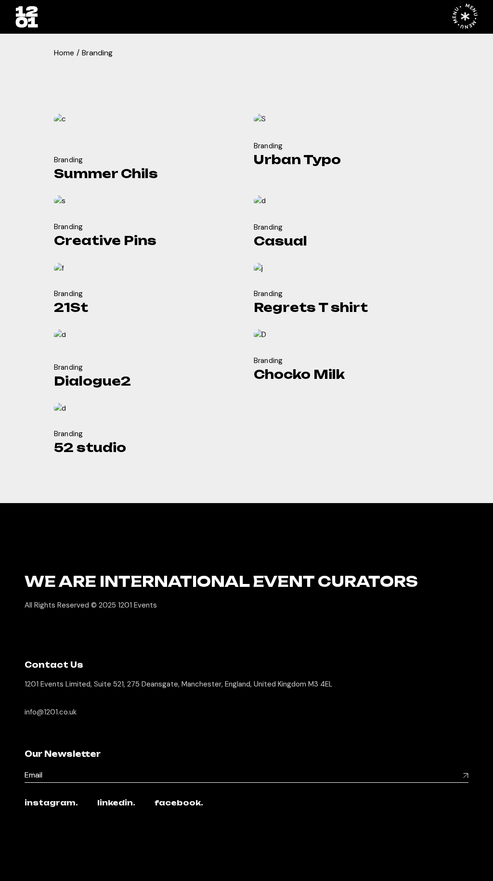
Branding (68, 160)
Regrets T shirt (311, 307)
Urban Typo (297, 159)
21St (71, 307)
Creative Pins (105, 240)
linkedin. (116, 803)
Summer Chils (106, 173)
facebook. (179, 803)
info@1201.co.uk (51, 712)
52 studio (90, 447)
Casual (280, 240)
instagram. (51, 803)
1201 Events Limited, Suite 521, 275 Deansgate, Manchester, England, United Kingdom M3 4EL (179, 684)
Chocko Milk (299, 374)
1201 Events (137, 605)
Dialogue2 (92, 381)
